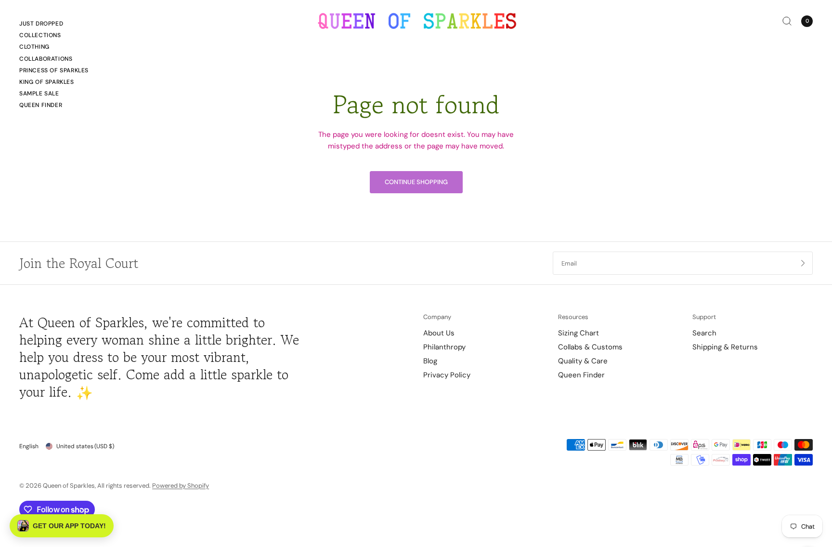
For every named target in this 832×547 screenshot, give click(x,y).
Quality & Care (583, 361)
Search (704, 333)
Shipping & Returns (725, 347)
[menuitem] (54, 25)
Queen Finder (40, 105)
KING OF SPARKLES (46, 82)
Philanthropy (444, 347)
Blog (430, 361)
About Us (439, 333)
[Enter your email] (803, 263)
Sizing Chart (578, 333)
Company (437, 317)
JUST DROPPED (41, 23)
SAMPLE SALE (39, 93)
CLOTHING (34, 47)
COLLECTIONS (40, 35)
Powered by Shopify (180, 485)
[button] (62, 525)
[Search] (787, 21)
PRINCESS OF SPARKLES (54, 70)
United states (85, 446)
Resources (573, 317)
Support (704, 317)
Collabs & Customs (590, 347)
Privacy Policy (446, 375)
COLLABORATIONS (45, 59)
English (29, 446)
